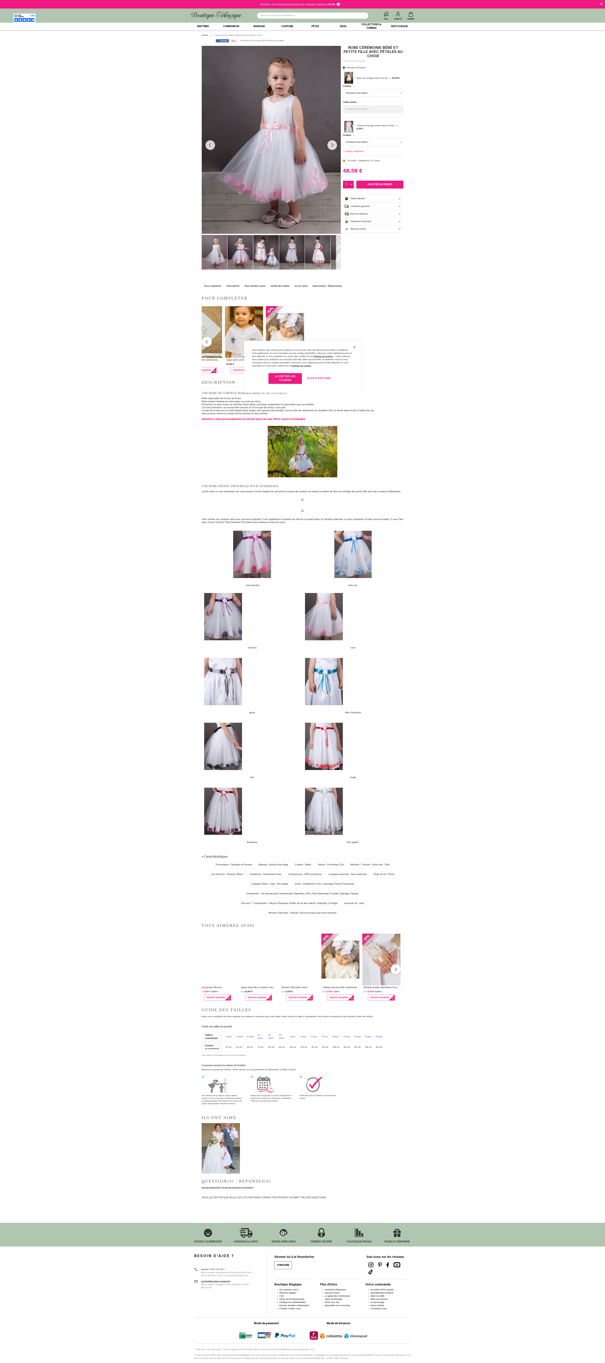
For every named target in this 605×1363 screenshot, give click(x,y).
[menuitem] (203, 26)
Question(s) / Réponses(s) (327, 286)
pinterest (380, 1265)
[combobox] (313, 15)
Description (232, 286)
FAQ (386, 19)
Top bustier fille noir (214, 987)
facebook (387, 1265)
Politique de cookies (323, 356)
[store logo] (216, 16)
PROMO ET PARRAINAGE (397, 1241)
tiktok (370, 1272)
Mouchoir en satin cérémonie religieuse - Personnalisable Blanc (219, 360)
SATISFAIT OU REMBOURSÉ (208, 1241)
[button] (210, 145)
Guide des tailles (280, 286)
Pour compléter (212, 286)
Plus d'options (319, 378)
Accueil (205, 35)
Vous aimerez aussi (255, 286)
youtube (397, 1265)
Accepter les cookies (285, 378)
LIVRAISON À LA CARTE (246, 1241)
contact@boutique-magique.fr (215, 1281)
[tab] (373, 199)
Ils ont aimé (301, 286)
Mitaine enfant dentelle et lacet (385, 987)
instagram (370, 1265)
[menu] (302, 26)
